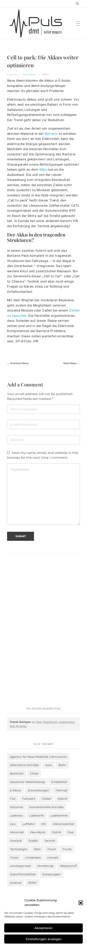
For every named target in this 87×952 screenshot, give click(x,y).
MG (43, 824)
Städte (33, 841)
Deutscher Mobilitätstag (27, 782)
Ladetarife (36, 815)
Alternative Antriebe (24, 765)
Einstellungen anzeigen (44, 939)
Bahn (62, 765)
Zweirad (15, 883)
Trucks (67, 849)
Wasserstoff (68, 866)
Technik (49, 841)
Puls (71, 832)
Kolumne (16, 807)
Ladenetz (16, 815)
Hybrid (62, 798)
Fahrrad (61, 790)
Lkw (13, 824)
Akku (43, 169)
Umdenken (33, 857)
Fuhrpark (28, 798)
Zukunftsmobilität (23, 874)
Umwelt (52, 857)
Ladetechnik (59, 815)
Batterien (16, 773)
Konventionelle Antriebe (46, 807)
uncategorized (20, 866)
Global (46, 798)
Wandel (45, 74)
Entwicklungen (38, 790)
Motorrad (16, 832)
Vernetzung (45, 866)
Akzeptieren (43, 928)
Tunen (14, 857)
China (34, 773)
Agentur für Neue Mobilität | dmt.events (38, 757)
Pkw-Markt (38, 832)
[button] (81, 903)
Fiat (13, 798)
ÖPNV (32, 883)
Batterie (51, 134)
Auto (48, 765)
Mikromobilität (63, 824)
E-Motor (15, 790)
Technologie (18, 849)
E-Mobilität (59, 782)
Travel (51, 849)
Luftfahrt (28, 824)
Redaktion (31, 74)
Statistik (16, 841)
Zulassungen (51, 874)
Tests (37, 849)
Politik (56, 832)
